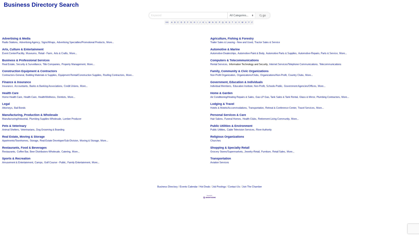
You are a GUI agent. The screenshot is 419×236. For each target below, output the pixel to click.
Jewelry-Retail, (252, 151)
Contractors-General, (13, 75)
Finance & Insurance (16, 82)
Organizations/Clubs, (248, 75)
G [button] (191, 22)
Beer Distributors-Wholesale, (45, 151)
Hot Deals (205, 186)
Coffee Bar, (23, 151)
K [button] (203, 22)
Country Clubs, (296, 75)
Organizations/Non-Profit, (273, 75)
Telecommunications (330, 64)
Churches (215, 140)
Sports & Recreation (16, 158)
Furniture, (266, 151)
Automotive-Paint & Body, (251, 53)
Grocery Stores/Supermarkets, (226, 151)
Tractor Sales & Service (267, 42)
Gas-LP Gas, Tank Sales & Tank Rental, (276, 97)
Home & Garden (221, 93)
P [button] (219, 22)
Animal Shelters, (11, 129)
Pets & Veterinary (14, 126)
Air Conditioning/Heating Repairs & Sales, (232, 97)
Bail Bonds (20, 107)
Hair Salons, (216, 118)
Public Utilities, (218, 129)
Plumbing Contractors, (328, 97)
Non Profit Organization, (223, 75)
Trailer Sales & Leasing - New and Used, (232, 42)
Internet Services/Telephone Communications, (293, 64)
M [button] (209, 22)
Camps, (39, 162)
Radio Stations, (10, 42)
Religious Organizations (227, 136)
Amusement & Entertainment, (18, 162)
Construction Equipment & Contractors (29, 71)
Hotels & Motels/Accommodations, (228, 107)
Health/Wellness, (47, 97)
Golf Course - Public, (55, 162)
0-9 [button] (167, 22)
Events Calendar (189, 186)
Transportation (220, 158)
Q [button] (223, 22)
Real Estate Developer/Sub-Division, (59, 140)
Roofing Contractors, (114, 75)
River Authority (264, 129)
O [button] (216, 22)
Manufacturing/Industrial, (15, 118)
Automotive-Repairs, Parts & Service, (318, 53)
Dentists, (62, 97)
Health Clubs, (250, 118)
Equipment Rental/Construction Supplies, (80, 75)
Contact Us (234, 186)
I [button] (197, 22)
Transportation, (256, 107)
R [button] (226, 22)
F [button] (187, 22)
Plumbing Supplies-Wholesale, (45, 118)
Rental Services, (219, 64)
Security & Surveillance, (29, 64)
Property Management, (74, 64)
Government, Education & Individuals (236, 82)
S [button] (229, 22)
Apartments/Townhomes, (15, 140)
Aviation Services (219, 162)
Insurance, (7, 86)
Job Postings (219, 186)
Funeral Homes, (233, 118)
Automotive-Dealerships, (223, 53)
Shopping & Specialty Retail (229, 147)
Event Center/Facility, (13, 53)
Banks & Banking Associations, (46, 86)
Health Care (10, 93)
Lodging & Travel (222, 104)
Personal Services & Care (228, 115)
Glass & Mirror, (307, 97)
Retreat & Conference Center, (281, 107)
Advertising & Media (16, 38)
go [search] (264, 15)
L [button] (206, 22)
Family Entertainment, (79, 162)
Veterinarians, (28, 129)
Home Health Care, (12, 97)
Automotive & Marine (225, 49)
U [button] (236, 22)
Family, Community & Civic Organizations (239, 71)
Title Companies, (52, 64)
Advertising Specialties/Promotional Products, (81, 42)
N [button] (212, 22)
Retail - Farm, (45, 53)
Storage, (34, 140)
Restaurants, (9, 151)
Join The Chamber (252, 186)
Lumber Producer (72, 118)
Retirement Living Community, (274, 118)
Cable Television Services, (241, 129)
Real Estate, (8, 64)
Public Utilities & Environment (231, 126)
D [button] (181, 22)
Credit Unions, (71, 86)
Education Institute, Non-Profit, (249, 86)
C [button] (178, 22)
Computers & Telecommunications (234, 60)
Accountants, (21, 86)
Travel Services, (306, 107)
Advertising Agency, (29, 42)
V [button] (239, 22)
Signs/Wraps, (48, 42)
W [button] (242, 22)
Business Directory (167, 186)
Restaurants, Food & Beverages (24, 147)
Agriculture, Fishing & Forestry (232, 38)
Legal (6, 104)
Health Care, (30, 97)
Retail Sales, (279, 151)
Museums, (31, 53)
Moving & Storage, (90, 140)
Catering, (66, 151)
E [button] (184, 22)
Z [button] (252, 22)
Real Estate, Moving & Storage (23, 136)
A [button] (171, 22)
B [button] (174, 22)
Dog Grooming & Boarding (50, 129)
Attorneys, (7, 107)
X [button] (245, 22)
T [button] (232, 22)
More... (110, 42)
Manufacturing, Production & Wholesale (30, 115)
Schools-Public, (274, 86)
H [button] (194, 22)
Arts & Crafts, (61, 53)
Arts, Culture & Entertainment (23, 49)
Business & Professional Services (26, 60)
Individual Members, (221, 86)
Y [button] (248, 22)
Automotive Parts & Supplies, (281, 53)
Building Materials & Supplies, (41, 75)
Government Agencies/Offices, (300, 86)
